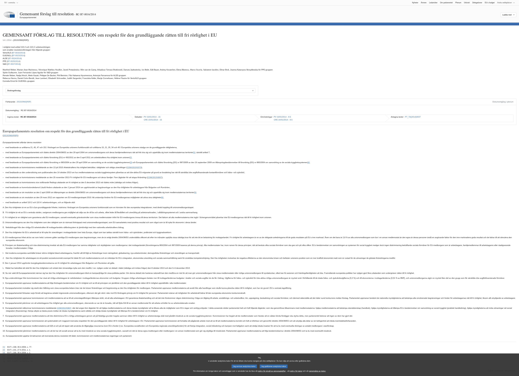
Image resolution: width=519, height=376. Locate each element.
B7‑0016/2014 (18, 53)
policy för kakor (296, 371)
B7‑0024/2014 (15, 58)
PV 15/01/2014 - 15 (152, 117)
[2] (130, 157)
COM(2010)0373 (134, 167)
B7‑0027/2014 (14, 64)
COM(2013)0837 (154, 177)
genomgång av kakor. (317, 371)
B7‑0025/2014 (14, 61)
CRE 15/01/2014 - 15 (153, 120)
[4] (308, 162)
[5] (195, 192)
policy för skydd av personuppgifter (272, 371)
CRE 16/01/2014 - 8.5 (283, 120)
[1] (194, 152)
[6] (162, 197)
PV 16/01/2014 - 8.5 (282, 117)
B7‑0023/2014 (18, 55)
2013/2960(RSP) (24, 102)
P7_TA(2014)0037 (413, 117)
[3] (131, 162)
